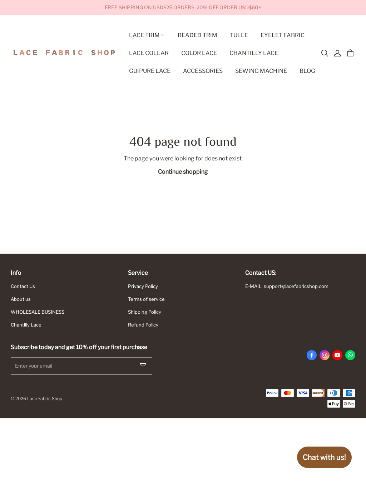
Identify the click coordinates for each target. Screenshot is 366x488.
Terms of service (146, 299)
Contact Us (23, 286)
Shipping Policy (144, 312)
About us (21, 299)
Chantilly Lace (26, 325)
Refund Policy (143, 325)
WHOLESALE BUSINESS (37, 312)
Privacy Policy (143, 286)
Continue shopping (183, 171)
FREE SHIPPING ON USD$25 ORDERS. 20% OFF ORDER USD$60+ (183, 7)
